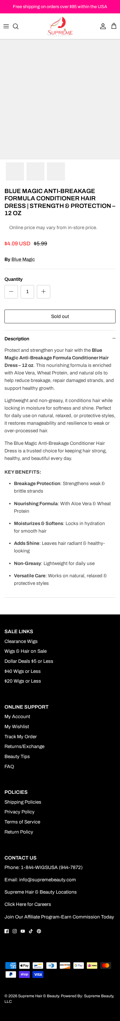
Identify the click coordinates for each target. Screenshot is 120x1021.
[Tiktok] (31, 931)
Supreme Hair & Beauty (38, 996)
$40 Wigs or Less (22, 671)
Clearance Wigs (21, 641)
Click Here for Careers (27, 904)
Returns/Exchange (24, 746)
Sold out (60, 316)
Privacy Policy (19, 812)
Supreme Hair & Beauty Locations (40, 892)
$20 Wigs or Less (22, 681)
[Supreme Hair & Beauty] (60, 26)
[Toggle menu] (6, 26)
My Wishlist (16, 726)
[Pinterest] (39, 931)
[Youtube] (23, 931)
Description (16, 338)
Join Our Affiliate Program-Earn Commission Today (59, 917)
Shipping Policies (22, 802)
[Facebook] (6, 931)
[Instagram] (15, 931)
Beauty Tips (17, 756)
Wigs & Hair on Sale (25, 651)
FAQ (9, 766)
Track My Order (20, 736)
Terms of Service (22, 822)
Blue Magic (23, 259)
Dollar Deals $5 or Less (28, 661)
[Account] (101, 26)
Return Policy (18, 832)
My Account (17, 716)
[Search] (18, 26)
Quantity (13, 279)
